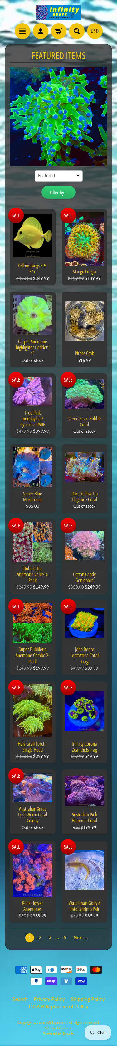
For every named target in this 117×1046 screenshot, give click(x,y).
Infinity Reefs (56, 1023)
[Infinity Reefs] (58, 12)
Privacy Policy (49, 999)
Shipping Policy (88, 999)
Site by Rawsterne (58, 1028)
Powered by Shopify (58, 1033)
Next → (81, 937)
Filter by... (59, 192)
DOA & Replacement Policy (58, 1006)
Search (19, 999)
